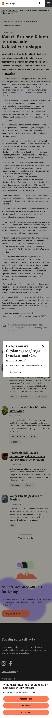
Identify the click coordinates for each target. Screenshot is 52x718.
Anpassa (26, 705)
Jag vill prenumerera (14, 372)
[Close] (43, 346)
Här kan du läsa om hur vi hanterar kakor (19, 693)
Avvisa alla (26, 712)
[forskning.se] (8, 3)
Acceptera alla (26, 699)
